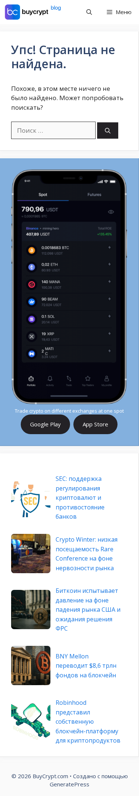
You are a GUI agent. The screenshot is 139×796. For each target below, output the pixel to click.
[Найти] (107, 130)
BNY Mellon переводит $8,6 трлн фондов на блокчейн (86, 665)
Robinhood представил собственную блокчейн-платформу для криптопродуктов (88, 721)
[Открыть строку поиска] (89, 12)
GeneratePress (69, 784)
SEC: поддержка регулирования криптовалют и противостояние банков (80, 498)
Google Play (45, 424)
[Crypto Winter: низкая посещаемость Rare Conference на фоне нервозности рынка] (30, 553)
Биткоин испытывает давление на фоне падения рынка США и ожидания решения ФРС (88, 609)
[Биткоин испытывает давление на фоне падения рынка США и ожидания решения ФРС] (30, 609)
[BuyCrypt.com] (33, 12)
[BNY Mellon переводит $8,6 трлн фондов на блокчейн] (30, 665)
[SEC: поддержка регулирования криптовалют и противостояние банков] (30, 497)
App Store (95, 424)
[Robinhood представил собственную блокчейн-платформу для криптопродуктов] (30, 721)
